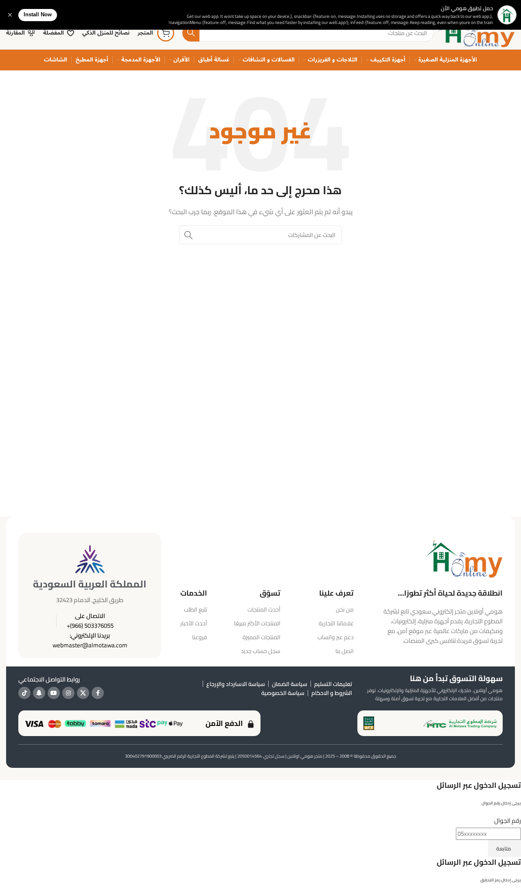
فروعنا (199, 637)
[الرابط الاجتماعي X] (83, 693)
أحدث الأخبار (193, 623)
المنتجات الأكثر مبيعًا (257, 623)
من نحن (345, 609)
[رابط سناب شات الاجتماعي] (39, 693)
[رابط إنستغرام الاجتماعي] (68, 693)
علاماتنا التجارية (336, 623)
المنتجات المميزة (261, 637)
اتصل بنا (344, 651)
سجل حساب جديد (260, 651)
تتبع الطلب (195, 609)
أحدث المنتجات (263, 609)
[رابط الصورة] (464, 557)
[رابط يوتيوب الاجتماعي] (54, 693)
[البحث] (190, 33)
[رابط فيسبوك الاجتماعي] (98, 693)
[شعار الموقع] (476, 32)
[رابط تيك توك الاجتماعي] (24, 693)
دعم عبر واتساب (335, 637)
